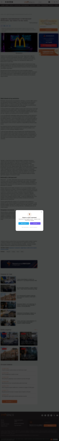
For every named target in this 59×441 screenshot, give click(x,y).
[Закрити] (41, 212)
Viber (36, 223)
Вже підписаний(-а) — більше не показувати (29, 227)
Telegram (24, 223)
